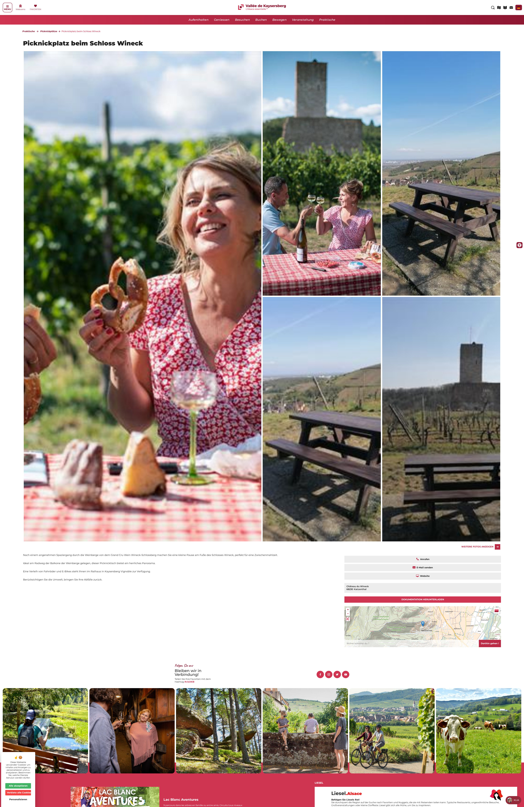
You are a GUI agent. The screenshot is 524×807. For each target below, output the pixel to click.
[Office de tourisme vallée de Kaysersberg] (322, 173)
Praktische (327, 19)
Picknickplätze (48, 31)
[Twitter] (337, 674)
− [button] (348, 614)
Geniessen (222, 19)
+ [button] (348, 609)
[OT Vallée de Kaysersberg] (441, 173)
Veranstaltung (303, 19)
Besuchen (242, 19)
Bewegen (279, 19)
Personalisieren (18, 799)
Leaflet (497, 634)
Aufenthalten (199, 19)
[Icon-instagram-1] (328, 674)
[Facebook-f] (320, 674)
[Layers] (497, 611)
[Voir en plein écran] (348, 619)
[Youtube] (345, 674)
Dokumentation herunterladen (422, 599)
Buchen (261, 19)
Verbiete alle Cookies (19, 792)
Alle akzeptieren (18, 785)
